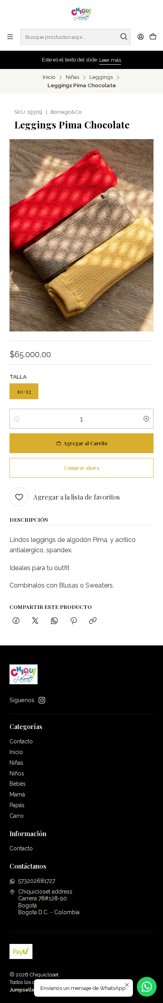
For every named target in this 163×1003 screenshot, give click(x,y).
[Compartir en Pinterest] (73, 621)
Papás (17, 805)
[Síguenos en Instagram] (42, 700)
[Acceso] (140, 37)
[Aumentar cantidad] (146, 418)
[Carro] (153, 37)
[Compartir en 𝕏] (35, 621)
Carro (16, 816)
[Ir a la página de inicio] (81, 14)
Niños (16, 773)
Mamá (17, 794)
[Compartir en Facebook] (16, 621)
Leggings (101, 77)
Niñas (72, 77)
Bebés (17, 784)
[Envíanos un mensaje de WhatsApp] (147, 987)
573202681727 (36, 881)
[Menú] (10, 37)
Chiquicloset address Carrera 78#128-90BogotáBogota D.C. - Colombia (49, 902)
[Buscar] (124, 37)
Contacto (21, 741)
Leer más (110, 60)
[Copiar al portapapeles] (92, 621)
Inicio (49, 77)
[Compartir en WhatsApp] (54, 621)
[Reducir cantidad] (16, 418)
